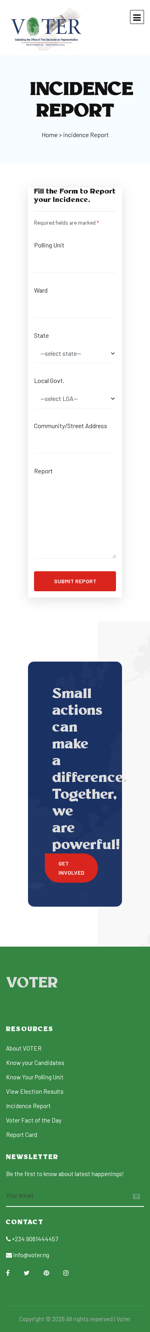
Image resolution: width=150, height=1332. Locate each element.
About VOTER (24, 1048)
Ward (41, 290)
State (41, 335)
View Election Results (35, 1091)
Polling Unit (49, 245)
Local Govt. (49, 380)
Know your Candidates (35, 1062)
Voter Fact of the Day (34, 1120)
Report (43, 471)
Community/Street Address (70, 425)
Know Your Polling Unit (35, 1077)
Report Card (21, 1134)
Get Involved (71, 867)
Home (50, 134)
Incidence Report (28, 1105)
